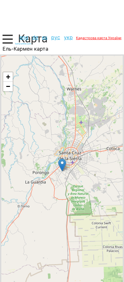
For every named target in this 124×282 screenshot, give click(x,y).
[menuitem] (23, 37)
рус (55, 37)
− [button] (8, 86)
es (44, 37)
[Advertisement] (62, 16)
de (35, 37)
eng (23, 37)
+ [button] (8, 77)
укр (68, 37)
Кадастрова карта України (98, 38)
